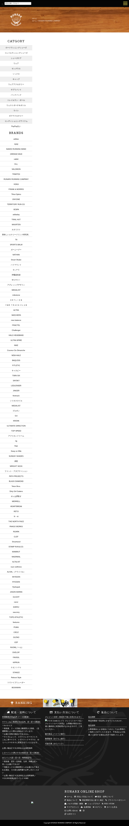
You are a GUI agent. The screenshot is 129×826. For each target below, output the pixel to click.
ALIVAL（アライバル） (16, 572)
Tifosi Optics (16, 194)
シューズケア (16, 58)
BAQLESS (16, 360)
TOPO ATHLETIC (16, 617)
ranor (16, 602)
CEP (16, 642)
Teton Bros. (16, 486)
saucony (16, 612)
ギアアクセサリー (16, 116)
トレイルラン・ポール (16, 100)
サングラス (16, 69)
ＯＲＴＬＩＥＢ (16, 300)
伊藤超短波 (16, 275)
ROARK (16, 532)
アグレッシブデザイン (16, 285)
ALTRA (16, 310)
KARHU (16, 607)
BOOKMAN (16, 688)
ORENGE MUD (16, 154)
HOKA (16, 184)
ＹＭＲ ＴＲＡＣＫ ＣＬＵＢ (16, 305)
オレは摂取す (16, 496)
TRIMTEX (16, 174)
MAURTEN (16, 225)
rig (16, 441)
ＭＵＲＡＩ (16, 280)
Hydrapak (16, 587)
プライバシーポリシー (116, 800)
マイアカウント (72, 807)
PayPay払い (16, 126)
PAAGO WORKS (16, 526)
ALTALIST (16, 562)
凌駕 (16, 461)
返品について (71, 800)
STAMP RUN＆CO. (16, 547)
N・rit (16, 516)
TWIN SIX (16, 376)
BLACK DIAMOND (16, 481)
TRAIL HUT (16, 219)
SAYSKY (16, 381)
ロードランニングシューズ (16, 48)
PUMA (16, 627)
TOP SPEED (16, 431)
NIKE (16, 345)
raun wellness (16, 567)
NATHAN (16, 255)
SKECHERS (16, 315)
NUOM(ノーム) (16, 647)
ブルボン (16, 411)
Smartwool (16, 542)
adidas (16, 139)
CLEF (16, 537)
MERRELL (16, 501)
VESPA (16, 209)
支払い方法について (84, 797)
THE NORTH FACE (16, 521)
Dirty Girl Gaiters (16, 491)
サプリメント (16, 90)
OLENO (16, 637)
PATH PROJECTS (16, 476)
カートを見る (111, 807)
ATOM (111, 804)
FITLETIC (16, 365)
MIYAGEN (16, 577)
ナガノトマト (16, 667)
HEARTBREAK (16, 506)
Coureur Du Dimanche (16, 350)
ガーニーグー (16, 250)
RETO (16, 511)
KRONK (16, 421)
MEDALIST (16, 290)
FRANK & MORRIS (16, 189)
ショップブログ (93, 804)
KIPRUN (16, 662)
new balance (16, 320)
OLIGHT (16, 597)
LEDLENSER (16, 386)
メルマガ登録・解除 (74, 804)
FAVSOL (16, 657)
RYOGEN (16, 582)
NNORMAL (16, 557)
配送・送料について (105, 797)
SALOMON (16, 169)
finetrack (16, 396)
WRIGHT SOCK (16, 466)
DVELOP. (16, 652)
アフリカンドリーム (16, 436)
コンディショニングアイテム (16, 121)
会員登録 (87, 807)
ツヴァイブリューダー (16, 683)
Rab (16, 446)
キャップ (16, 79)
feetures (16, 622)
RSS (105, 804)
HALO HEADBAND (16, 335)
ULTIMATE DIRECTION (16, 426)
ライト (16, 111)
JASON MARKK (16, 592)
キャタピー (16, 371)
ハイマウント (16, 265)
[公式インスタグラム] (83, 811)
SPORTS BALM (16, 245)
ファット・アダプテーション (16, 471)
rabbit (16, 159)
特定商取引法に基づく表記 (92, 800)
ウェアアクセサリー (16, 84)
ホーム (34, 18)
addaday (16, 214)
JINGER (16, 391)
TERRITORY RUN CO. (16, 204)
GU (16, 416)
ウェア (16, 63)
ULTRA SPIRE (16, 340)
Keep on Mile (16, 451)
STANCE (16, 672)
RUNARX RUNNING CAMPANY (49, 21)
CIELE (16, 632)
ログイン (98, 807)
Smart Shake (16, 260)
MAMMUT (16, 552)
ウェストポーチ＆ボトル (16, 105)
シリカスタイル (16, 401)
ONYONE (16, 199)
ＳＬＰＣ (16, 270)
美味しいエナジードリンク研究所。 (16, 235)
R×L (16, 164)
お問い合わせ (72, 811)
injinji (16, 144)
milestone (16, 295)
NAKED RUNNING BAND (16, 149)
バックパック (16, 95)
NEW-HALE (16, 355)
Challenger (16, 330)
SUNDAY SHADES (16, 456)
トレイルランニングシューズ (16, 53)
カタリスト (16, 230)
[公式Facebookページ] (80, 811)
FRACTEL (16, 325)
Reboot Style (16, 677)
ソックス (16, 74)
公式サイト (71, 814)
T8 (16, 240)
